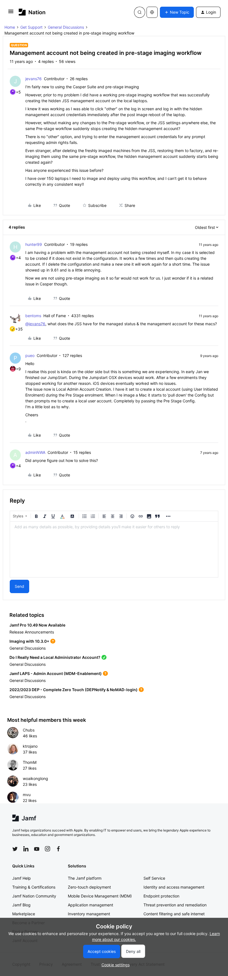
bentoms (33, 315)
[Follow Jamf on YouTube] (36, 849)
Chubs (28, 730)
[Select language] (152, 12)
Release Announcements (31, 632)
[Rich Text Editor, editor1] (114, 549)
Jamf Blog (21, 904)
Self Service (154, 878)
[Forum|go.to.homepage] (32, 12)
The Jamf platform (84, 878)
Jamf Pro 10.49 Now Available (37, 625)
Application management (90, 904)
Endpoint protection (161, 896)
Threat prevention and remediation (175, 904)
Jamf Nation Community (34, 896)
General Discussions (66, 27)
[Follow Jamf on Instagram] (47, 849)
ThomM (29, 762)
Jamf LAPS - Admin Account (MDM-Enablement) (55, 673)
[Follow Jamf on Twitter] (15, 849)
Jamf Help (21, 878)
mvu (27, 794)
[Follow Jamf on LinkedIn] (26, 849)
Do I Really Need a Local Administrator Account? (54, 657)
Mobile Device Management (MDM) (100, 896)
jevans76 (33, 78)
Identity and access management (173, 887)
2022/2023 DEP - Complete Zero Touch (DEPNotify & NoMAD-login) (73, 689)
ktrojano (30, 746)
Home (9, 27)
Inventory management (89, 913)
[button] (11, 13)
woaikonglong (35, 778)
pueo (29, 355)
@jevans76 (35, 323)
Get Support (31, 27)
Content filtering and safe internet (174, 913)
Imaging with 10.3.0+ (29, 641)
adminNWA (35, 452)
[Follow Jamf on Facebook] (58, 849)
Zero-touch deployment (89, 887)
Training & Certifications (33, 887)
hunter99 (33, 244)
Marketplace (23, 913)
